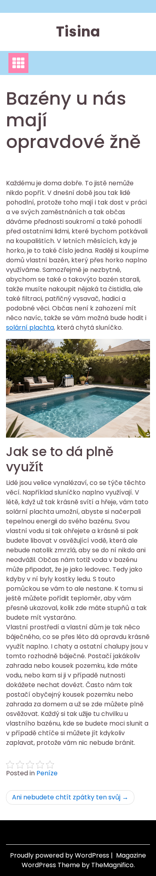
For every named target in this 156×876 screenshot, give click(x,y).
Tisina (78, 31)
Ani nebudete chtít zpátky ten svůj (66, 797)
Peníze (47, 773)
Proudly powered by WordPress (60, 855)
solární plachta (30, 327)
